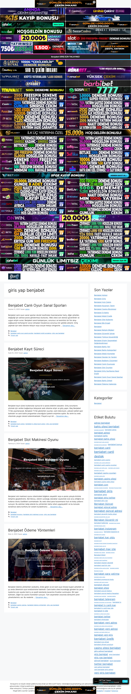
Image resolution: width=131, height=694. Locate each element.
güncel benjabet (101, 660)
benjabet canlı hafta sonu (100, 468)
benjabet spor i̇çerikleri (100, 596)
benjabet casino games (19, 605)
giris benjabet (101, 654)
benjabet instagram (105, 528)
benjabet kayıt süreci (18, 424)
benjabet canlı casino (102, 460)
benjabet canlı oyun (99, 470)
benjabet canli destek (104, 454)
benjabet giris (103, 491)
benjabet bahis (101, 436)
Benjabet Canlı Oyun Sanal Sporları (37, 305)
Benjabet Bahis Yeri (102, 347)
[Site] (32, 97)
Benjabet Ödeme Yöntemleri (31, 530)
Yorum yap (14, 335)
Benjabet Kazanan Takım (104, 306)
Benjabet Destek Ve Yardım (105, 357)
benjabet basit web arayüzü (101, 442)
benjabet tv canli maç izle (103, 608)
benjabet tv (117, 602)
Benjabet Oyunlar (98, 571)
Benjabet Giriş (100, 299)
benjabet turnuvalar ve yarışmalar (103, 602)
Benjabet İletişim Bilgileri (104, 330)
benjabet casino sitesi (105, 478)
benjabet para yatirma (106, 573)
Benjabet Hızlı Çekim (102, 302)
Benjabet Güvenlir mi (106, 519)
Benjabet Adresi (100, 295)
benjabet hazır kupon (114, 523)
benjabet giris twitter (104, 497)
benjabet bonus (115, 444)
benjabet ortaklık (114, 568)
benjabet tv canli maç (105, 605)
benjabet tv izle (101, 611)
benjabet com (101, 484)
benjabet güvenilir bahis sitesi (105, 514)
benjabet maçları (110, 552)
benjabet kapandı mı (111, 532)
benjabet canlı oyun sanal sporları (22, 333)
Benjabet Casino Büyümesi (105, 309)
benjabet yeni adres (105, 622)
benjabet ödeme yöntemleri (36, 605)
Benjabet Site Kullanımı (103, 320)
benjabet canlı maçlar (113, 468)
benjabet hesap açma (99, 525)
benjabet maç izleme (99, 552)
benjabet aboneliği (99, 430)
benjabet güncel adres (105, 507)
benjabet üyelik (104, 638)
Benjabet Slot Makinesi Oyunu (33, 439)
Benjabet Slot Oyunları (103, 368)
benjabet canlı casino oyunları (105, 465)
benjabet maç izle (105, 549)
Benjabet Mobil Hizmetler (104, 354)
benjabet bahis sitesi (104, 438)
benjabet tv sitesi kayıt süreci (35, 424)
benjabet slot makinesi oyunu (33, 514)
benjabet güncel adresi (108, 510)
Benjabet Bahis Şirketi (103, 381)
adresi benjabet (102, 423)
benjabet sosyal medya (103, 591)
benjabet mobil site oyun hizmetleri (103, 557)
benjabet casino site (99, 476)
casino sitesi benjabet (107, 647)
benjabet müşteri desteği (103, 563)
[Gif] (65, 132)
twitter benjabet (103, 663)
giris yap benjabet (58, 333)
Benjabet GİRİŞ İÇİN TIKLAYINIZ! (65, 57)
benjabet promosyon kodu (104, 579)
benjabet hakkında (101, 523)
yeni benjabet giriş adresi (103, 670)
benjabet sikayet (101, 585)
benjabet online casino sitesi (101, 568)
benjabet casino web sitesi (104, 482)
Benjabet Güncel (103, 503)
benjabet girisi (100, 494)
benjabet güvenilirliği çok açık (102, 517)
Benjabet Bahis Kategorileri (105, 350)
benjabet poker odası (99, 577)
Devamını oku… (69, 326)
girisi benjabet (114, 654)
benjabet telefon (111, 596)
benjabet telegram (104, 599)
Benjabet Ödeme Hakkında (105, 384)
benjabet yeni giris (103, 635)
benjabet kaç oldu (104, 537)
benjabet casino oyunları (105, 473)
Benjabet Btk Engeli (102, 323)
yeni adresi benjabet (102, 667)
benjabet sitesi (101, 587)
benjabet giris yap (101, 501)
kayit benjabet (115, 661)
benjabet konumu (16, 514)
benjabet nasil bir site (102, 565)
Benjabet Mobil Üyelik (103, 316)
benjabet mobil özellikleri (100, 560)
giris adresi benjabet (103, 651)
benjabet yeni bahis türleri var (102, 632)
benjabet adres (110, 430)
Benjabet (13, 331)
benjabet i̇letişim (98, 532)
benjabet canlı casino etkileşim (102, 462)
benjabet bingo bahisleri (100, 444)
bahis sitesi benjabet (106, 426)
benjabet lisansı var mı (100, 546)
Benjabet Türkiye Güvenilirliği (106, 337)
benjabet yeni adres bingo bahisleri (103, 626)
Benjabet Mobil (100, 555)
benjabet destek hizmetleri (101, 488)
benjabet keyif (98, 541)
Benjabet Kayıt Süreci (26, 349)
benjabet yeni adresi (106, 628)
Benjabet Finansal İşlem (115, 488)
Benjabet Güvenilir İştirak (104, 334)
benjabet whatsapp (101, 620)
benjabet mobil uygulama (42, 333)
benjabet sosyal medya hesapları (106, 593)
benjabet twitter (102, 616)
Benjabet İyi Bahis (101, 313)
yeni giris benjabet (104, 672)
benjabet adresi (102, 432)
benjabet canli (102, 447)
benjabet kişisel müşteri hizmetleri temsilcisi (105, 543)
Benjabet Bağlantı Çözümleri (105, 361)
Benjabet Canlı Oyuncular (104, 364)
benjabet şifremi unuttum (103, 645)
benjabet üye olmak (101, 642)
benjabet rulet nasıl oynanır (101, 582)
